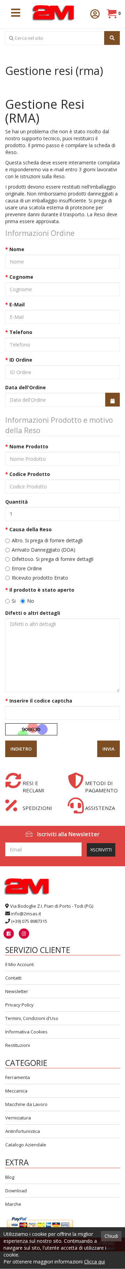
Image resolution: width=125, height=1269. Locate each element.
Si (13, 601)
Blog (9, 1177)
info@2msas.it (26, 913)
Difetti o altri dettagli (32, 613)
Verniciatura (18, 1118)
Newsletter (16, 991)
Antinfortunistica (22, 1131)
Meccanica (16, 1091)
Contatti (13, 978)
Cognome (21, 277)
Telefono (20, 332)
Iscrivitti (102, 850)
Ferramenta (17, 1077)
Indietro (21, 749)
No (30, 601)
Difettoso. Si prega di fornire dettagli (51, 559)
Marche (13, 1204)
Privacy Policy (19, 1005)
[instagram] (23, 934)
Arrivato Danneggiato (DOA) (42, 549)
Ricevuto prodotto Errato (39, 577)
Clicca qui (94, 1261)
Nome (16, 249)
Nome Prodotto (28, 446)
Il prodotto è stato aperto (41, 589)
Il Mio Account (19, 964)
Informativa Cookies (26, 1032)
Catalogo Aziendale (25, 1145)
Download (16, 1190)
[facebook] (8, 934)
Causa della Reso (30, 529)
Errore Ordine (26, 568)
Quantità (16, 501)
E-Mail (17, 304)
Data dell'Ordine (25, 387)
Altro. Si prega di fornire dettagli (46, 540)
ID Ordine (20, 359)
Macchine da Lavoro (26, 1104)
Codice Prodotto (29, 474)
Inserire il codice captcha (40, 700)
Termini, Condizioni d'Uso (31, 1018)
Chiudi (111, 1236)
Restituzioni (17, 1045)
